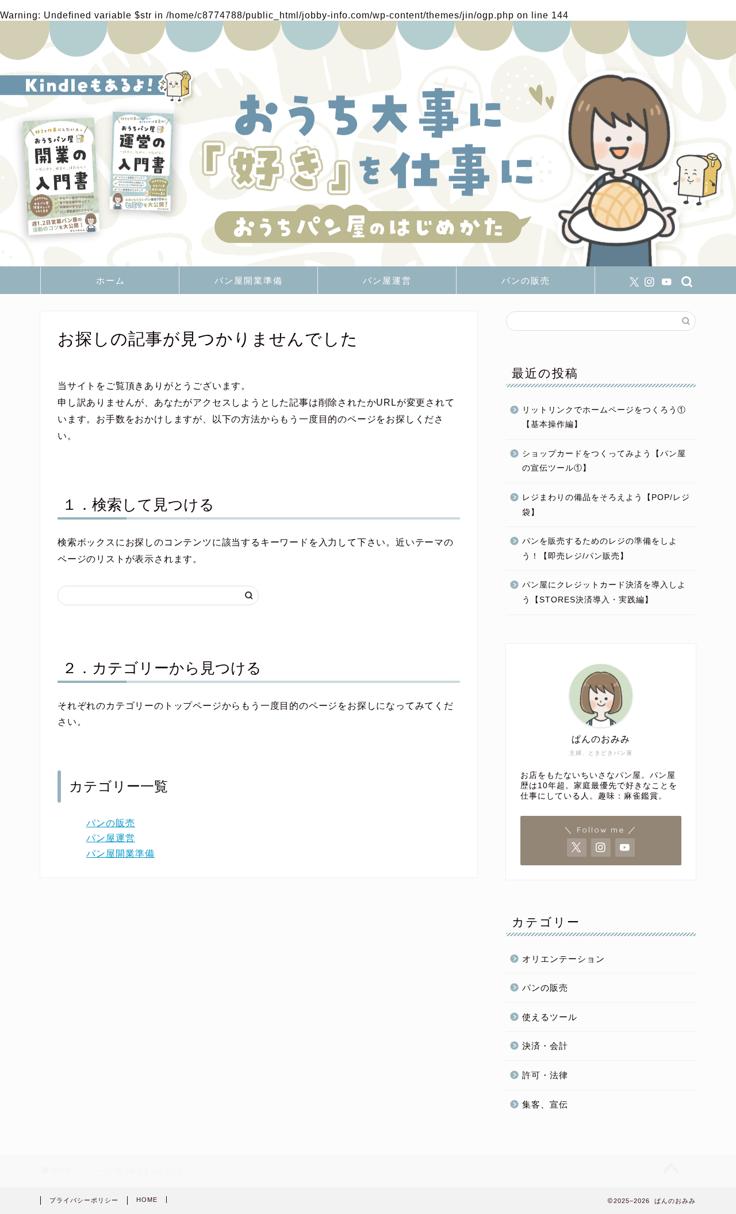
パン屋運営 (387, 280)
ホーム (110, 280)
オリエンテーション (563, 959)
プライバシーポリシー (83, 1200)
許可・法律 (545, 1075)
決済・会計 (545, 1046)
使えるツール (549, 1017)
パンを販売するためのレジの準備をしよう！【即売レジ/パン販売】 (599, 548)
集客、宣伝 (545, 1104)
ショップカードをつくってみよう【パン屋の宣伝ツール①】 (604, 461)
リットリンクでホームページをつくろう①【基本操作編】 (604, 417)
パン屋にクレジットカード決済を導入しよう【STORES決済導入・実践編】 (604, 592)
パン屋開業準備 (248, 280)
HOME (147, 1199)
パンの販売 (525, 280)
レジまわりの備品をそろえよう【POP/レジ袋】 (606, 505)
